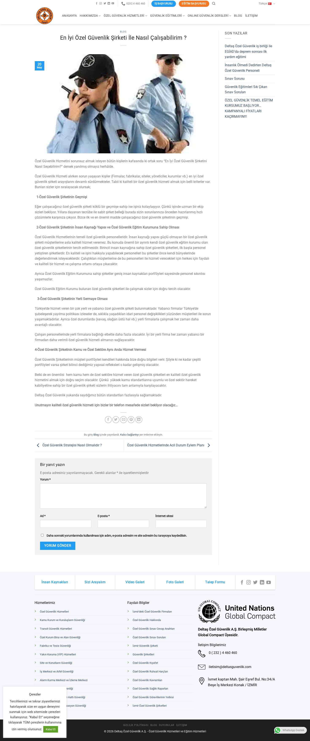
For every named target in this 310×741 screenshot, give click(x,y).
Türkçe (263, 3)
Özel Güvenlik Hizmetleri (124, 16)
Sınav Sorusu (235, 79)
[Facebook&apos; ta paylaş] (108, 419)
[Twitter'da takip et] (105, 3)
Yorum (45, 479)
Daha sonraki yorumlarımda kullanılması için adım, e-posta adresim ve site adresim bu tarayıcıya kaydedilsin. (117, 535)
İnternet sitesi (164, 516)
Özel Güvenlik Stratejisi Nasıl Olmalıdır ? (72, 445)
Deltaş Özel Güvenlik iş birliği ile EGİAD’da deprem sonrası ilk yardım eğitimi (248, 51)
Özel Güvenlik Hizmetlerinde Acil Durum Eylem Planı (166, 445)
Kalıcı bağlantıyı (129, 434)
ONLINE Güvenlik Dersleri (208, 16)
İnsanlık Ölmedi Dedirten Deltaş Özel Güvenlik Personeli (248, 68)
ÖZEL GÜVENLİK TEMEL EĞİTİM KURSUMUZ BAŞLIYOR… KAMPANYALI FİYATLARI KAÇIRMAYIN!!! (249, 108)
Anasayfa (69, 16)
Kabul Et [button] (50, 729)
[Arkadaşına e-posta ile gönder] (123, 419)
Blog (238, 16)
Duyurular (166, 725)
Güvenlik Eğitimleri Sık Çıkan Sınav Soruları (246, 89)
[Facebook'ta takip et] (96, 3)
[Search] (213, 4)
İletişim (251, 16)
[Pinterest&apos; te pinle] (131, 419)
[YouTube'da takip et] (113, 3)
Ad (43, 516)
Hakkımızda (89, 16)
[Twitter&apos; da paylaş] (115, 419)
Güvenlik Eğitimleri (166, 16)
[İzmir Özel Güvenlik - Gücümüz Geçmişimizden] (45, 15)
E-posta (104, 516)
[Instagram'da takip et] (100, 3)
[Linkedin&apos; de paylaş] (138, 419)
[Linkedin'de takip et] (109, 3)
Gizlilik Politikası (135, 725)
